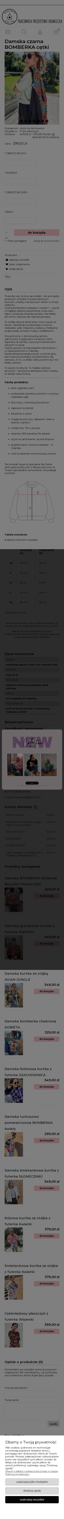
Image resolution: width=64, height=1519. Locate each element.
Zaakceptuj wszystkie (32, 1499)
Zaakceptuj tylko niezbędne (32, 1481)
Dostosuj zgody (32, 1490)
